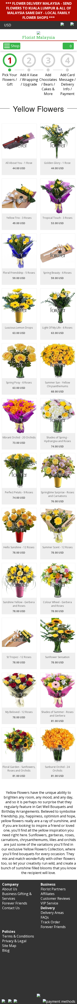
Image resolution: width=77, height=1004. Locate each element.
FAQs (45, 917)
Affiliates (48, 893)
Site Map (9, 945)
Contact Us (11, 908)
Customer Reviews (55, 898)
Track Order (50, 922)
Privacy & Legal (14, 941)
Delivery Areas (52, 912)
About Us (9, 889)
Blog (6, 950)
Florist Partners (53, 889)
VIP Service (49, 903)
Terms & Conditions (18, 936)
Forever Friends (14, 903)
